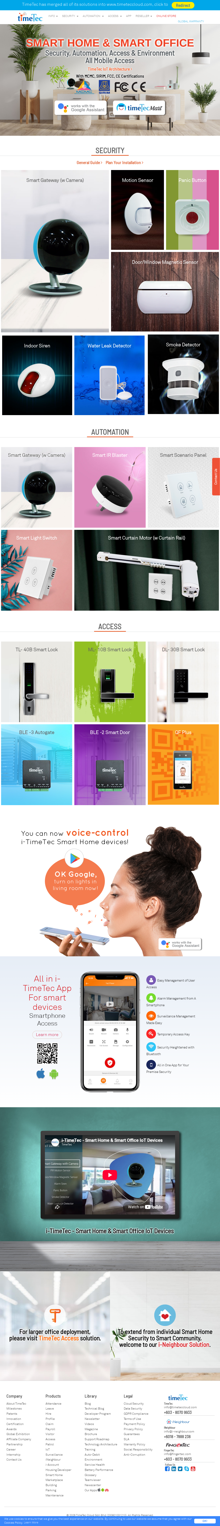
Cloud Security (134, 1403)
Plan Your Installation (124, 162)
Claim (49, 1424)
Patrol (50, 1444)
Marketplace (54, 1480)
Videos (89, 1424)
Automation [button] (92, 16)
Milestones (14, 1408)
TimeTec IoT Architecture (109, 68)
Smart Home (54, 1475)
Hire (48, 1414)
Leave (50, 1408)
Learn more (47, 1034)
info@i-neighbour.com (179, 1431)
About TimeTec (16, 1403)
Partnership (14, 1444)
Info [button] (52, 16)
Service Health (95, 1465)
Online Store (166, 16)
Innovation (13, 1419)
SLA (126, 1439)
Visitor (50, 1434)
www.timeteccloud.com (129, 4)
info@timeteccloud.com (180, 1407)
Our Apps (91, 1490)
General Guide (89, 162)
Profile (50, 1419)
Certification (15, 1424)
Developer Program (98, 1414)
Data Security (133, 1408)
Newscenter (93, 1485)
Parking (51, 1490)
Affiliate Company (18, 1439)
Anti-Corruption (134, 1455)
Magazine (91, 1429)
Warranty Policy (134, 1444)
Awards (11, 1429)
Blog (88, 1403)
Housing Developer (58, 1470)
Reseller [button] (143, 16)
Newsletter (92, 1419)
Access (50, 1439)
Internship (13, 1455)
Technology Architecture (101, 1444)
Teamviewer (93, 1480)
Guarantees (132, 1434)
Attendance (53, 1403)
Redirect (183, 5)
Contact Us (13, 1459)
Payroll (50, 1429)
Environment (93, 1459)
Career (11, 1449)
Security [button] (69, 16)
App (128, 16)
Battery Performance (99, 1470)
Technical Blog (94, 1408)
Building (51, 1485)
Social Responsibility (138, 1449)
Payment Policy (134, 1424)
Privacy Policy (133, 1429)
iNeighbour (53, 1459)
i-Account (52, 1465)
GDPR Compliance (136, 1414)
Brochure (91, 1434)
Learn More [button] (31, 1522)
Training (90, 1449)
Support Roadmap (97, 1439)
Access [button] (114, 16)
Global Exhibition (18, 1434)
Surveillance (54, 1455)
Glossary (90, 1475)
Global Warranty (191, 21)
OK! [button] (205, 1521)
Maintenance (55, 1495)
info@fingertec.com (177, 1454)
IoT (48, 1449)
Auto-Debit (92, 1455)
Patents (11, 1414)
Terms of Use (132, 1419)
